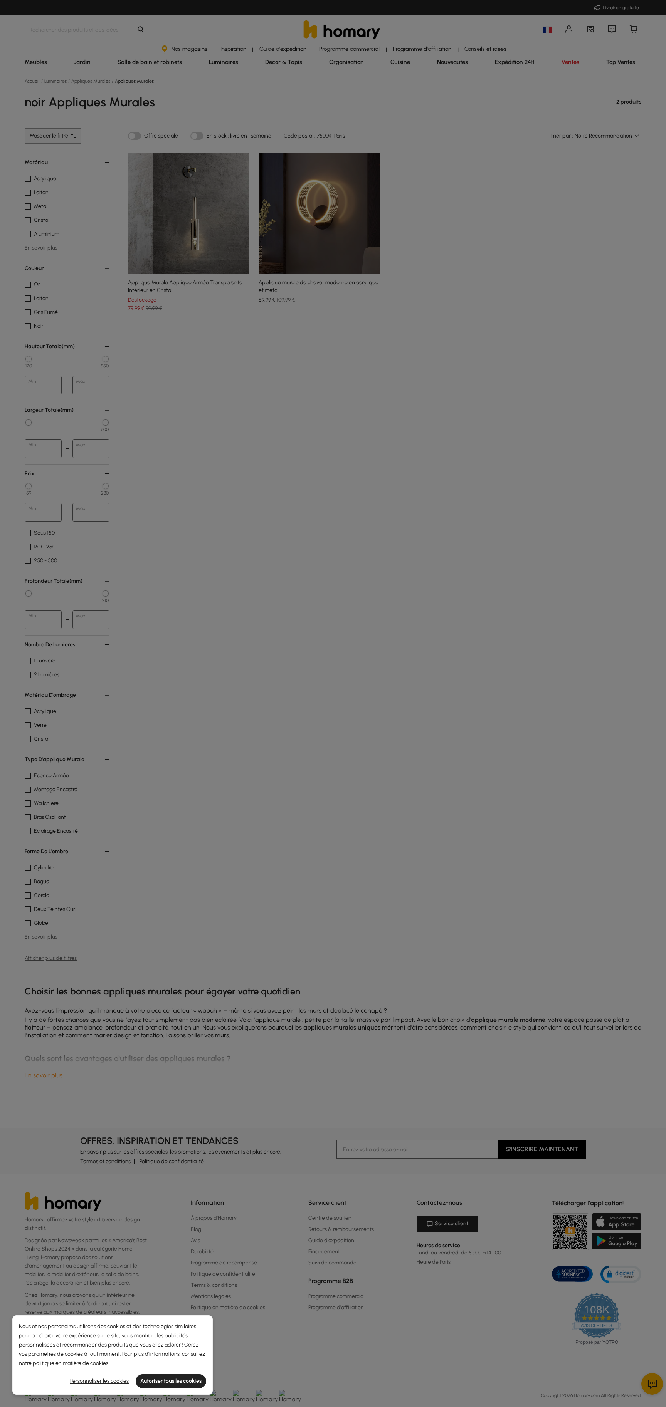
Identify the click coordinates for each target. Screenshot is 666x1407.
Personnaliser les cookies (99, 1381)
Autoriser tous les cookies (171, 1381)
